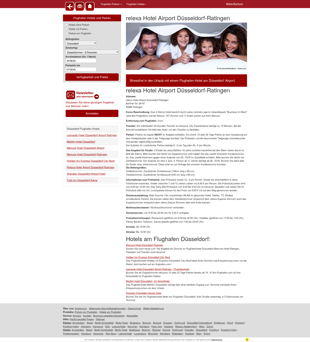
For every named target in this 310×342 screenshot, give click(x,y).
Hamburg (86, 326)
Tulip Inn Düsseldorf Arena (82, 180)
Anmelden (92, 113)
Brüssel (157, 322)
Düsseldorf (201, 329)
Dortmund (179, 322)
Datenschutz (134, 308)
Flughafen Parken (110, 4)
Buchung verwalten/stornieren (108, 315)
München (132, 326)
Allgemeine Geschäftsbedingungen (107, 308)
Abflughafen (72, 39)
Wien (201, 326)
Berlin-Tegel (122, 322)
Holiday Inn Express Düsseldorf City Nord (90, 161)
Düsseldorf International (199, 322)
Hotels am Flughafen (110, 312)
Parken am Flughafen (80, 33)
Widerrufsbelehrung (153, 308)
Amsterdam (78, 322)
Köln (107, 326)
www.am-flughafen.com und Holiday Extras (80, 6)
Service (77, 315)
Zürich (210, 326)
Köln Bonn (111, 333)
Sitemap (100, 319)
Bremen (147, 322)
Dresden (167, 322)
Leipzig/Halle (118, 326)
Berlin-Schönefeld (104, 322)
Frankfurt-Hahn (71, 326)
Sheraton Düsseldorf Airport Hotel (86, 174)
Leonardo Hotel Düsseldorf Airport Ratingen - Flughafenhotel (157, 269)
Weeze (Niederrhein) (186, 326)
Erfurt (230, 322)
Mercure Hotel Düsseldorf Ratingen (87, 154)
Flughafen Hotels (135, 4)
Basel (90, 322)
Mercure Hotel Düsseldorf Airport (85, 148)
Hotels (66, 330)
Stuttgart (168, 326)
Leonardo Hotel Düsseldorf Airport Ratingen (92, 135)
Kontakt (87, 315)
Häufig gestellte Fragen (82, 319)
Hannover (98, 326)
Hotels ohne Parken (79, 24)
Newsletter (132, 315)
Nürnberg (144, 326)
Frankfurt (239, 322)
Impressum (81, 308)
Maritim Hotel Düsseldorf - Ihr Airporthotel (148, 281)
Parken (67, 323)
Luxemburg (140, 333)
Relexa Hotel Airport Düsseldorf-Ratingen (90, 167)
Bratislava (135, 322)
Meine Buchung (234, 3)
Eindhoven (219, 322)
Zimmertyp (71, 47)
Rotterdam (177, 333)
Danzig (166, 329)
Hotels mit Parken (78, 29)
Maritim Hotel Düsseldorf (81, 141)
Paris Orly (156, 326)
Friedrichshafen (71, 333)
